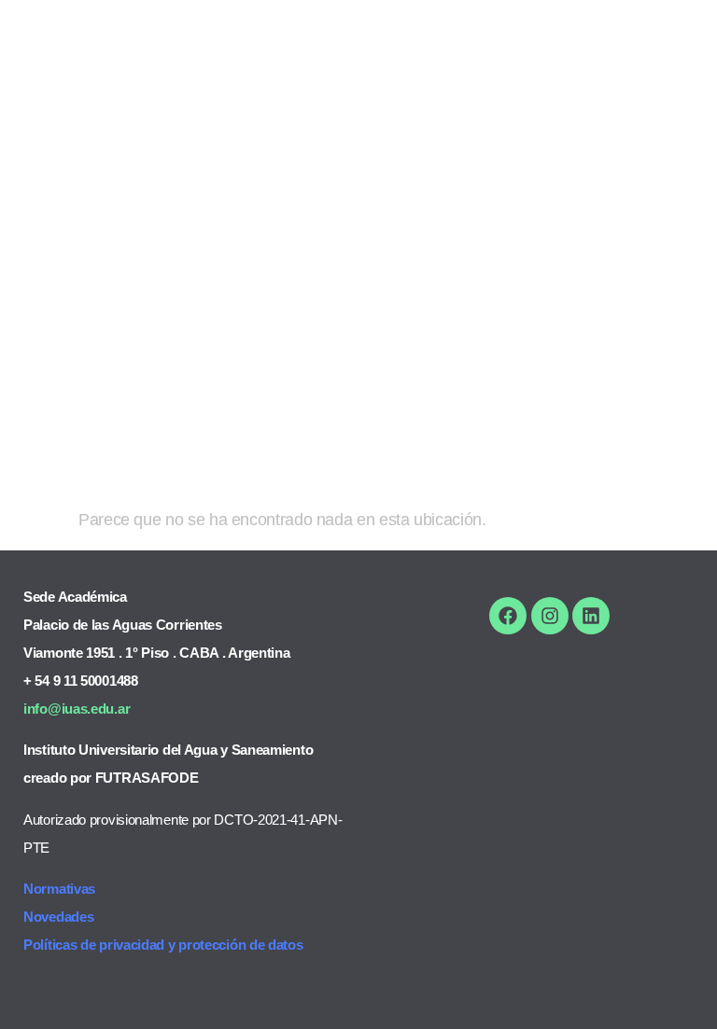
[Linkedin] (591, 615)
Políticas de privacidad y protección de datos (163, 945)
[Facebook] (508, 615)
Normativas (59, 889)
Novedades (58, 917)
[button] (666, 39)
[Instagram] (550, 615)
